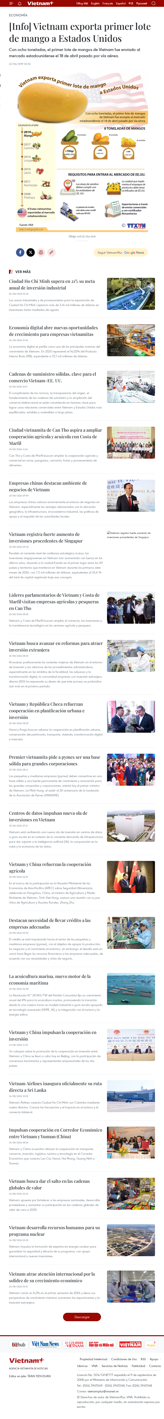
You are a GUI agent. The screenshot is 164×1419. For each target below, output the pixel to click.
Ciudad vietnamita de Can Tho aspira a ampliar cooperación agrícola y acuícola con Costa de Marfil (55, 436)
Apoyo (154, 1359)
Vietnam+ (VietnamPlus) (41, 3)
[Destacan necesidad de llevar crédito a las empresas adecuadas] (131, 933)
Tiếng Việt (82, 3)
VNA (95, 1366)
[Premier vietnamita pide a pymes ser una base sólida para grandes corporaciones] (131, 770)
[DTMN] (81, 1344)
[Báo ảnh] (110, 1344)
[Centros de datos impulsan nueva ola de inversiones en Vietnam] (131, 826)
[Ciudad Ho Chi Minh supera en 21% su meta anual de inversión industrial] (131, 294)
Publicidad (138, 1366)
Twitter (30, 252)
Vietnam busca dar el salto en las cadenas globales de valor (49, 1184)
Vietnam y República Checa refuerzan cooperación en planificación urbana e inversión (47, 710)
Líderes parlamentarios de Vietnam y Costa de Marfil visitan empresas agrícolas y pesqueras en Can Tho (54, 601)
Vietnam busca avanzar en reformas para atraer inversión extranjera (56, 646)
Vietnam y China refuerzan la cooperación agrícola (50, 867)
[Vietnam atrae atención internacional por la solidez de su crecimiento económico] (131, 1287)
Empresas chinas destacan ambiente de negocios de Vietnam (48, 486)
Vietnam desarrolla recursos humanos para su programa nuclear (54, 1230)
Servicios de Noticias (115, 1366)
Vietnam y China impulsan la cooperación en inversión (52, 1035)
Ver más (23, 271)
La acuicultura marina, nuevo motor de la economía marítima (50, 979)
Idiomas (82, 1366)
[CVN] (53, 1344)
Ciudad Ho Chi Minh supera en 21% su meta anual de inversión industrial (52, 284)
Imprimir (41, 252)
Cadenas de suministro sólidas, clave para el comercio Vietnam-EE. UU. (52, 377)
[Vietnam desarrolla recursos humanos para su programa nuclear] (131, 1240)
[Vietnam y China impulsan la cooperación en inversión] (131, 1045)
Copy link (51, 252)
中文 (131, 3)
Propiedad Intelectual (93, 1359)
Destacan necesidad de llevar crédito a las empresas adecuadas (50, 923)
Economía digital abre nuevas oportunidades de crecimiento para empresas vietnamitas (53, 330)
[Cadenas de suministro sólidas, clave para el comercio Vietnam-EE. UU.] (131, 387)
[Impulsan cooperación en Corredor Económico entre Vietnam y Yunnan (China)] (131, 1143)
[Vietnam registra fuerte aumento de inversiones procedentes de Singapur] (131, 547)
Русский (141, 3)
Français (108, 3)
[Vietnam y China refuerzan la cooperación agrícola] (131, 877)
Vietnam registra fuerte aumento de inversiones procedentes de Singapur (46, 537)
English (95, 3)
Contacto (155, 1366)
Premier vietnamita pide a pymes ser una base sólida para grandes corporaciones (54, 760)
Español (121, 3)
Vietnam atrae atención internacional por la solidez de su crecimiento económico (52, 1277)
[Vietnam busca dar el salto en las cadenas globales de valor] (131, 1194)
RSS (143, 1359)
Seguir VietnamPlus (110, 252)
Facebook (20, 252)
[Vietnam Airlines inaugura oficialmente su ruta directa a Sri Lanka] (131, 1096)
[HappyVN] (137, 1344)
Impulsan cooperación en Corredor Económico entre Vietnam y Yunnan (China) (55, 1133)
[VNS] (25, 1344)
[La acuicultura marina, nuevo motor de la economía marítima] (131, 989)
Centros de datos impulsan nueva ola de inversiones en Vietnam (48, 816)
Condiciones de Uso (124, 1359)
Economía (18, 15)
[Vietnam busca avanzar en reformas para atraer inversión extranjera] (131, 656)
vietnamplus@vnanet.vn (103, 1391)
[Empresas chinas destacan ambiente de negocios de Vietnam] (131, 496)
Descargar (82, 1317)
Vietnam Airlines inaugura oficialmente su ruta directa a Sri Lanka (55, 1086)
